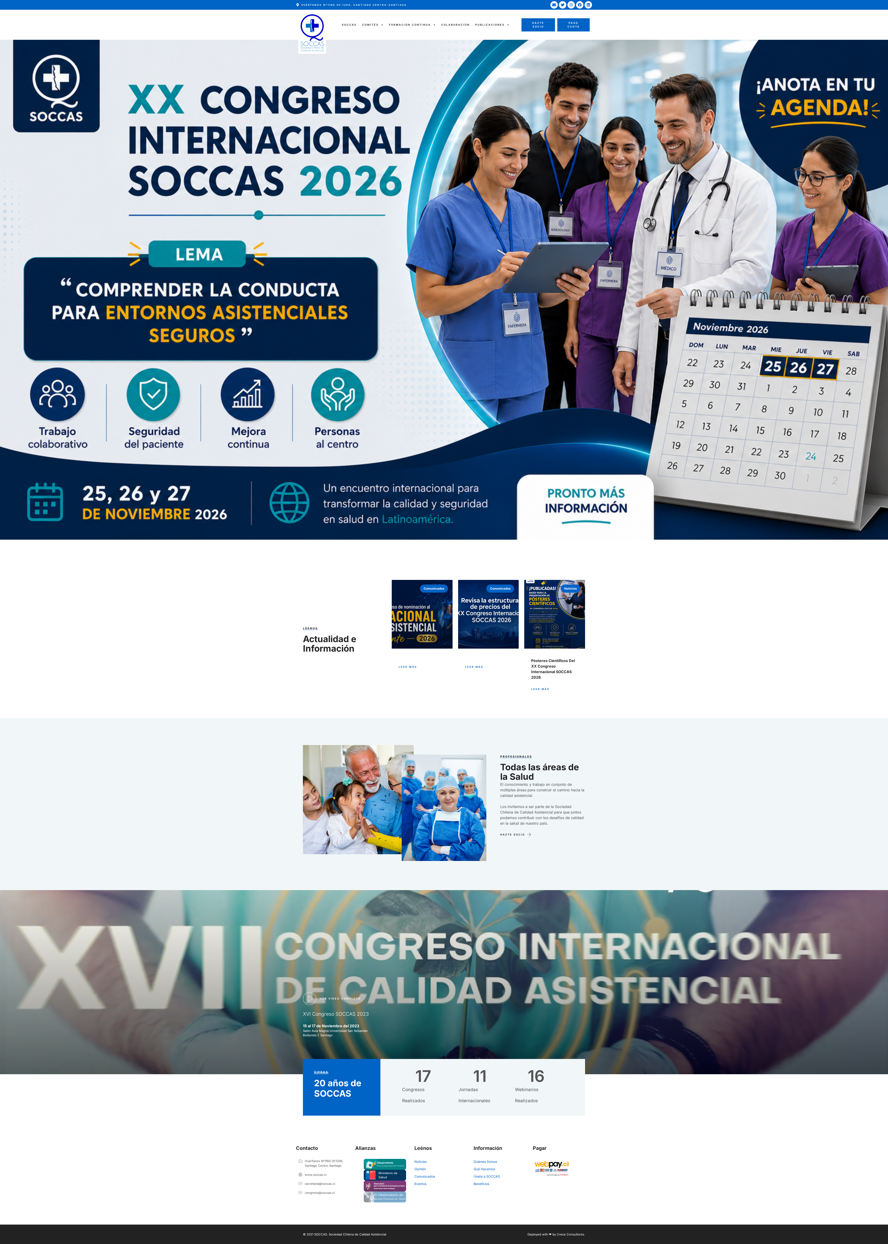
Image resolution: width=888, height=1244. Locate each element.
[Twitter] (562, 5)
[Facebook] (579, 5)
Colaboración (455, 24)
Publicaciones (490, 24)
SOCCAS (349, 24)
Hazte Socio (512, 834)
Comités (370, 24)
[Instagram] (571, 5)
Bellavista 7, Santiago (318, 1035)
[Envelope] (554, 5)
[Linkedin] (588, 5)
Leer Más (408, 666)
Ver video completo (340, 998)
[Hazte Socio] (529, 835)
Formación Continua (410, 24)
